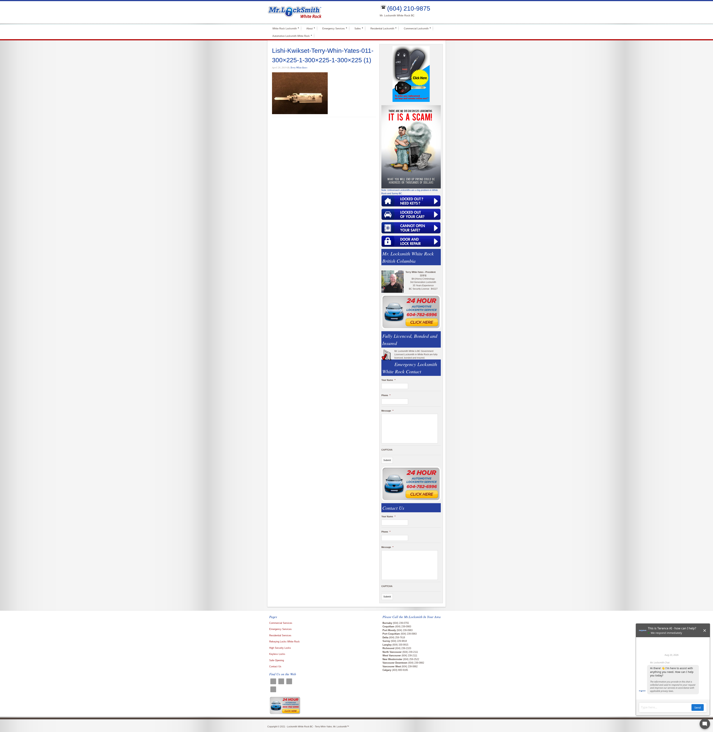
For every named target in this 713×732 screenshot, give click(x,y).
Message (387, 410)
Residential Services (280, 635)
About (308, 28)
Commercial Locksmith (415, 28)
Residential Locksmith (380, 28)
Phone (385, 395)
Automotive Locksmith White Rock (289, 35)
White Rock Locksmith (283, 28)
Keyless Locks (277, 654)
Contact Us (275, 666)
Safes (356, 28)
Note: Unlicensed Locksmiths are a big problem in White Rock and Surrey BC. (409, 192)
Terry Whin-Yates (298, 67)
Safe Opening (276, 660)
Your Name (388, 380)
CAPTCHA (387, 450)
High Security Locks (280, 647)
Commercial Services (280, 623)
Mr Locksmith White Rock (320, 12)
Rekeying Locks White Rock (284, 641)
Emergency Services (332, 28)
